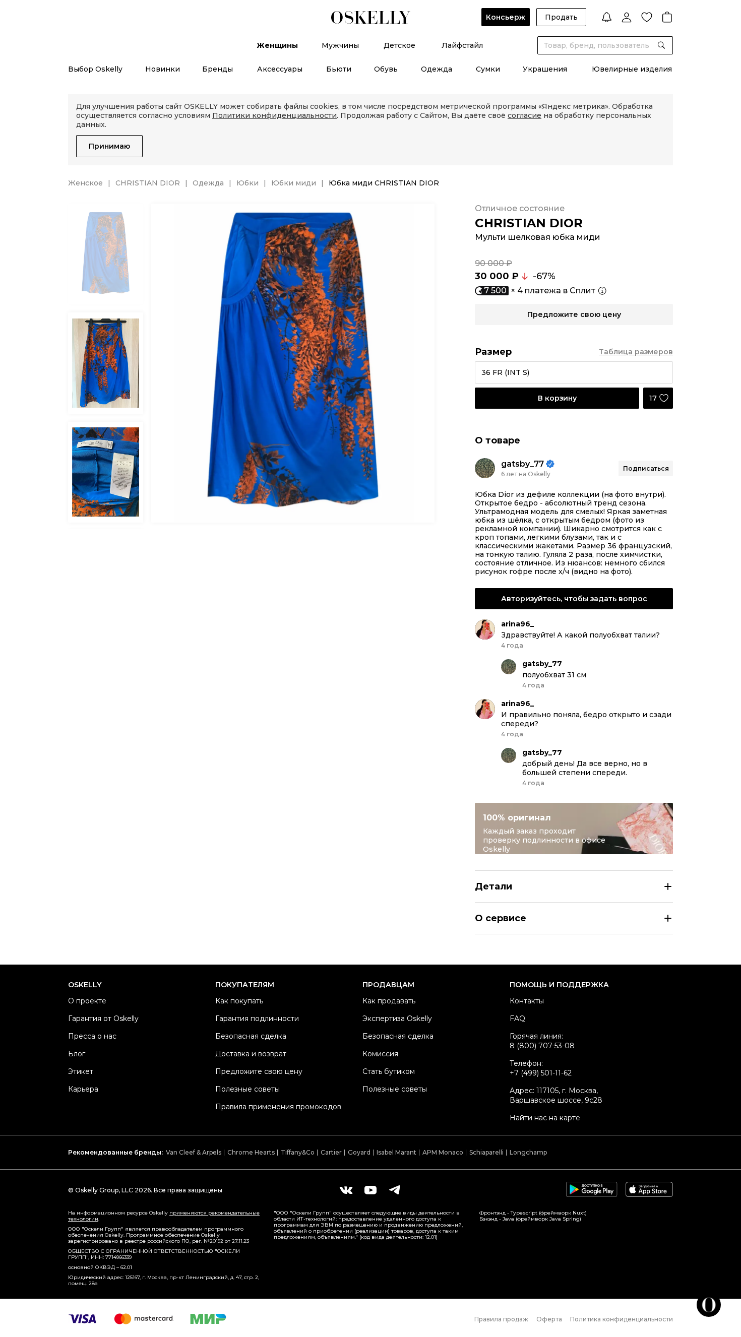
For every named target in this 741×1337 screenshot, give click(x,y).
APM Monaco (442, 1152)
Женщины (277, 45)
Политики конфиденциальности (274, 115)
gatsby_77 (522, 464)
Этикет (80, 1071)
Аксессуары (279, 69)
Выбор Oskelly (95, 69)
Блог (76, 1053)
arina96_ (517, 623)
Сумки (488, 69)
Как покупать (239, 1000)
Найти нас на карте (545, 1117)
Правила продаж (501, 1319)
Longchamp (528, 1152)
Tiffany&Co (298, 1152)
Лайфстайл (462, 45)
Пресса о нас (92, 1036)
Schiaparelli (486, 1152)
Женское (85, 182)
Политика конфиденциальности (621, 1319)
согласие (524, 115)
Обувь (386, 69)
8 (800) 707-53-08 (542, 1045)
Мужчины (340, 45)
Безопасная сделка (250, 1036)
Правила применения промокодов (278, 1106)
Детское (399, 45)
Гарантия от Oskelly (103, 1018)
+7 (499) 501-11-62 (541, 1072)
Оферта (549, 1319)
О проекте (87, 1000)
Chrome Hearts (251, 1152)
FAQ (517, 1018)
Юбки (247, 182)
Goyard (359, 1152)
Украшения (545, 69)
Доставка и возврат (250, 1053)
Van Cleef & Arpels (193, 1152)
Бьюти (338, 69)
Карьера (83, 1089)
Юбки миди (293, 182)
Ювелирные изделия (632, 69)
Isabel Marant (396, 1152)
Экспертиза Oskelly (397, 1018)
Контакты (527, 1000)
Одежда (436, 69)
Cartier (331, 1152)
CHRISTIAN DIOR (147, 182)
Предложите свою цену (258, 1071)
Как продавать (388, 1000)
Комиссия (380, 1053)
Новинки (162, 69)
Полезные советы (247, 1089)
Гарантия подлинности (257, 1018)
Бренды (217, 69)
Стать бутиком (388, 1071)
